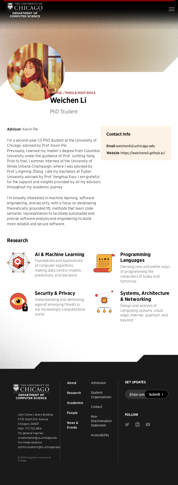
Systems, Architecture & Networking (144, 296)
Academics (75, 403)
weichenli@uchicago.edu (135, 146)
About (71, 383)
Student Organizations (101, 394)
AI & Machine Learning (59, 254)
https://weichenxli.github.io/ (143, 153)
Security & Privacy (55, 293)
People (72, 413)
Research (74, 393)
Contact (96, 406)
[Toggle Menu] (172, 9)
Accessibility (100, 435)
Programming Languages (135, 257)
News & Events (72, 425)
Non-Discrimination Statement (101, 420)
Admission (98, 383)
